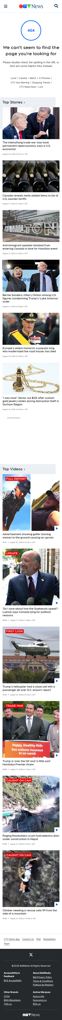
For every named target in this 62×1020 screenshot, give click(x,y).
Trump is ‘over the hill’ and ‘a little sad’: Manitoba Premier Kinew (27, 763)
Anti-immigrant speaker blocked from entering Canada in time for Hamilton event (30, 247)
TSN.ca (8, 1004)
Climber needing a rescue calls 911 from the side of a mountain (30, 912)
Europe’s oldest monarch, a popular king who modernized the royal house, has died (29, 350)
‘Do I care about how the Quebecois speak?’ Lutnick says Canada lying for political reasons (30, 612)
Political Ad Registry (43, 984)
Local (13, 78)
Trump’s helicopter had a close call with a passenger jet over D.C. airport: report (29, 688)
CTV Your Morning (20, 82)
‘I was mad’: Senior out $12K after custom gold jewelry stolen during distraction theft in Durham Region (31, 401)
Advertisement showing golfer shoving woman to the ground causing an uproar (28, 536)
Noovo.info (38, 996)
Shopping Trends (41, 82)
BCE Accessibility (13, 980)
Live (40, 86)
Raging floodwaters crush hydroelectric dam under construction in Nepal (31, 837)
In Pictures (44, 78)
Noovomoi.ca (40, 1000)
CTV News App (12, 939)
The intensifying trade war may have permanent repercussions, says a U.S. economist (27, 146)
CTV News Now (27, 86)
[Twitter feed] (31, 954)
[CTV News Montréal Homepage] (31, 6)
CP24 (7, 996)
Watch (33, 78)
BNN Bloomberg (12, 1000)
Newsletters (49, 939)
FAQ (38, 939)
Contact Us (28, 939)
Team (7, 943)
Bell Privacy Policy (42, 977)
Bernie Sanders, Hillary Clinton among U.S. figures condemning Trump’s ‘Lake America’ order (30, 298)
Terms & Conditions (43, 981)
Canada (23, 78)
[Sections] (6, 6)
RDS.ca (37, 1004)
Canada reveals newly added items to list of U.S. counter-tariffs (30, 197)
